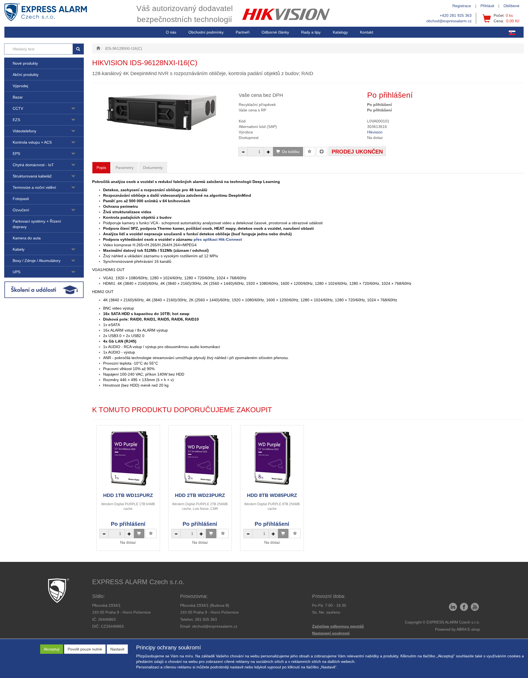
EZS (16, 119)
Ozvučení (21, 210)
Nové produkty (25, 63)
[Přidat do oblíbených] (309, 151)
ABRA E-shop (468, 629)
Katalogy (340, 32)
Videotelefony (24, 131)
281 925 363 (206, 619)
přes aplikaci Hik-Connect (218, 239)
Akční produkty (25, 74)
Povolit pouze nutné (85, 649)
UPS (16, 272)
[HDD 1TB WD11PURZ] (128, 459)
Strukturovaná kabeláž (32, 176)
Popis (101, 167)
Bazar (18, 97)
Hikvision (375, 132)
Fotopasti (21, 198)
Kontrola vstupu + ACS (32, 142)
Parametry (125, 167)
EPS (16, 153)
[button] (311, 32)
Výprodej (20, 86)
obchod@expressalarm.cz (449, 21)
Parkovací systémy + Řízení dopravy (37, 224)
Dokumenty (153, 167)
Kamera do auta (27, 238)
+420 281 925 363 (456, 15)
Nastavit (117, 649)
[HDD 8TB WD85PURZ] (271, 459)
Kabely (18, 249)
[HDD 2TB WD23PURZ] (199, 459)
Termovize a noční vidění (34, 187)
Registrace (461, 6)
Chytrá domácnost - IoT (33, 165)
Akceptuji (51, 649)
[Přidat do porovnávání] (321, 151)
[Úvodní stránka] (98, 48)
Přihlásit (487, 6)
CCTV (18, 108)
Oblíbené (511, 6)
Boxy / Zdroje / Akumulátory (37, 260)
